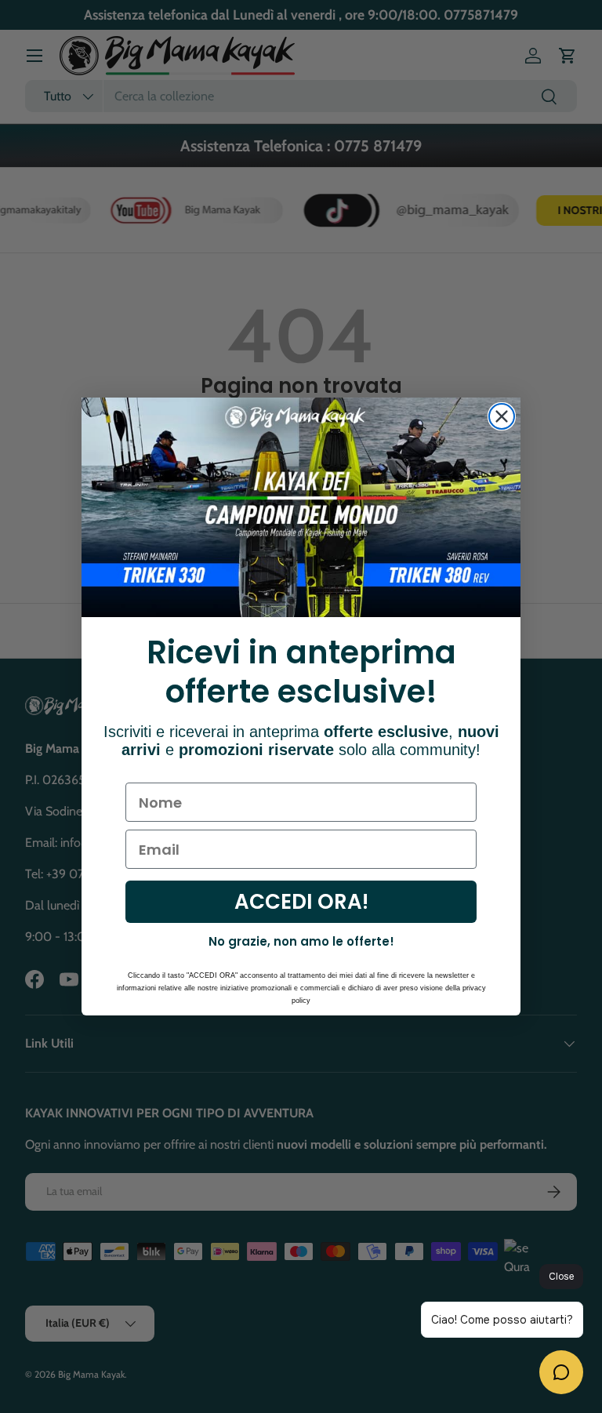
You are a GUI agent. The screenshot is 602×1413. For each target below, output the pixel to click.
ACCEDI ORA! (301, 902)
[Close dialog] (501, 416)
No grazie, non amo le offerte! (301, 941)
